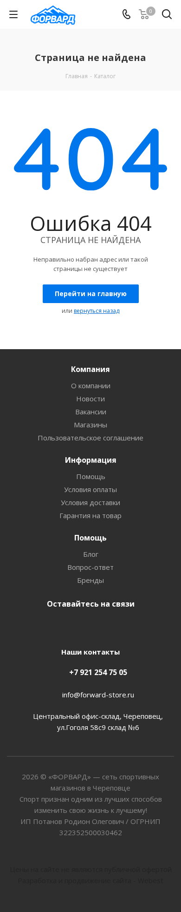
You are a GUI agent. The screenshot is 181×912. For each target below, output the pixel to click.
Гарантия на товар (90, 515)
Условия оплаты (90, 489)
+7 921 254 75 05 (98, 672)
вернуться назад (96, 311)
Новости (90, 398)
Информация (90, 460)
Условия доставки (90, 502)
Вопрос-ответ (90, 567)
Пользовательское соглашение (90, 437)
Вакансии (90, 411)
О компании (90, 385)
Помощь (90, 476)
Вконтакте (88, 625)
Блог (90, 554)
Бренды (90, 580)
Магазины (90, 424)
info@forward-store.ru (98, 694)
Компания (90, 369)
